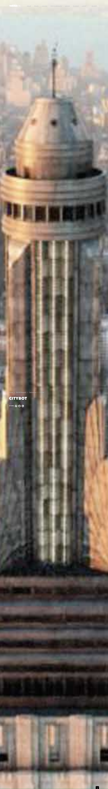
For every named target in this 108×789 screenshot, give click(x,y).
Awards (44, 6)
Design (67, 6)
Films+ (36, 6)
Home (29, 6)
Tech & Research (56, 6)
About (84, 6)
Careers (75, 6)
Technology (32, 392)
